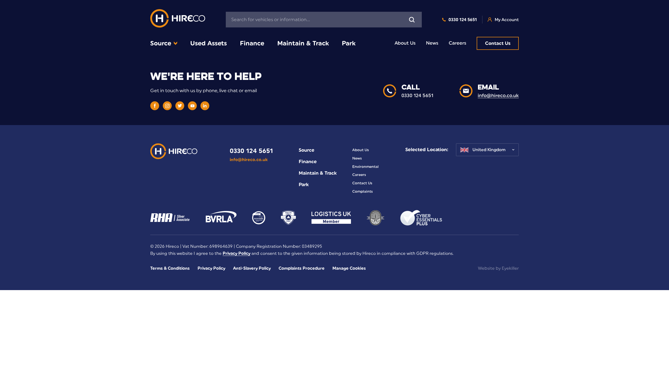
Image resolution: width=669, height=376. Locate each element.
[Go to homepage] (177, 19)
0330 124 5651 (462, 19)
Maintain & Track (303, 43)
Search (412, 19)
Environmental (365, 166)
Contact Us (497, 43)
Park (348, 43)
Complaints (362, 191)
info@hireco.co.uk (249, 159)
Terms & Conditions (170, 268)
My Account (507, 19)
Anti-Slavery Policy (252, 268)
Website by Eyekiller (498, 268)
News (432, 43)
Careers (457, 43)
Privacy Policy (236, 253)
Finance (252, 43)
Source (160, 43)
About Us (405, 43)
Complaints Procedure (302, 268)
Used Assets (208, 43)
